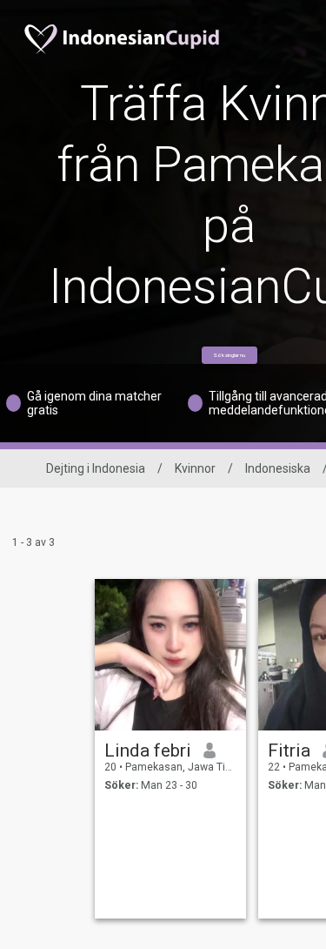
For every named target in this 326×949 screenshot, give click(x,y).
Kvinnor (195, 468)
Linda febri (147, 750)
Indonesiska (277, 468)
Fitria (289, 750)
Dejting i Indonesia (95, 468)
